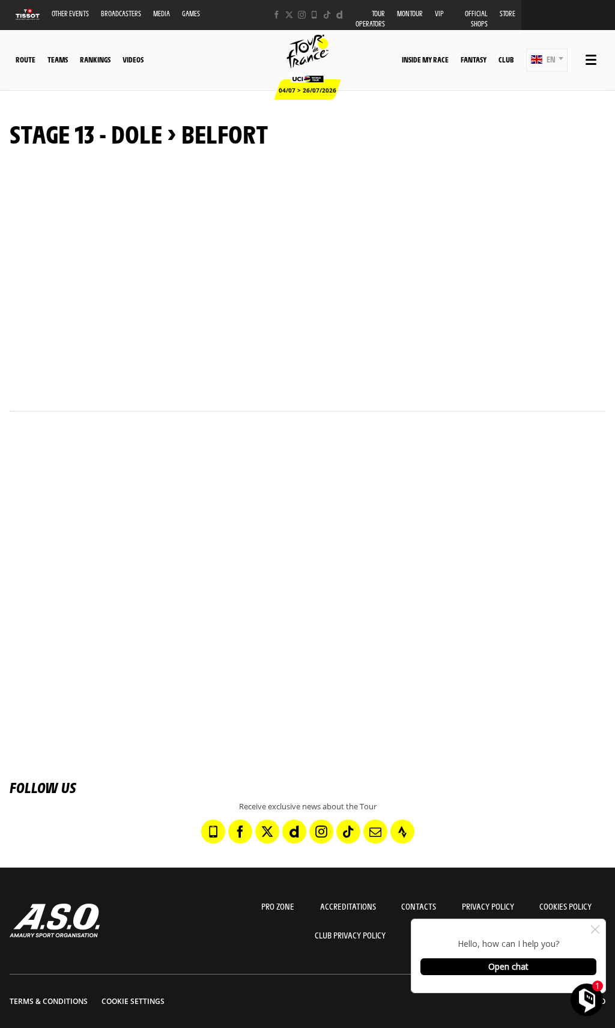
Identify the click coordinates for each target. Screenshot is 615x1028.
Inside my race (425, 59)
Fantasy (473, 59)
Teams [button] (57, 59)
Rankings (95, 59)
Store (507, 13)
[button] (547, 60)
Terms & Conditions (49, 1001)
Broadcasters (121, 13)
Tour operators (370, 18)
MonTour (410, 13)
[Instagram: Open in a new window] (301, 14)
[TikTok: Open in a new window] (327, 14)
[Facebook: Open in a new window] (276, 14)
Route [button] (25, 59)
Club (506, 59)
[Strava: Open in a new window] (402, 832)
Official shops (476, 18)
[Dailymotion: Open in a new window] (339, 14)
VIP (439, 13)
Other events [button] (70, 13)
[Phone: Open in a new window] (314, 14)
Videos (133, 59)
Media (161, 13)
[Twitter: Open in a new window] (289, 14)
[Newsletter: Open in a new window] (375, 832)
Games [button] (191, 13)
